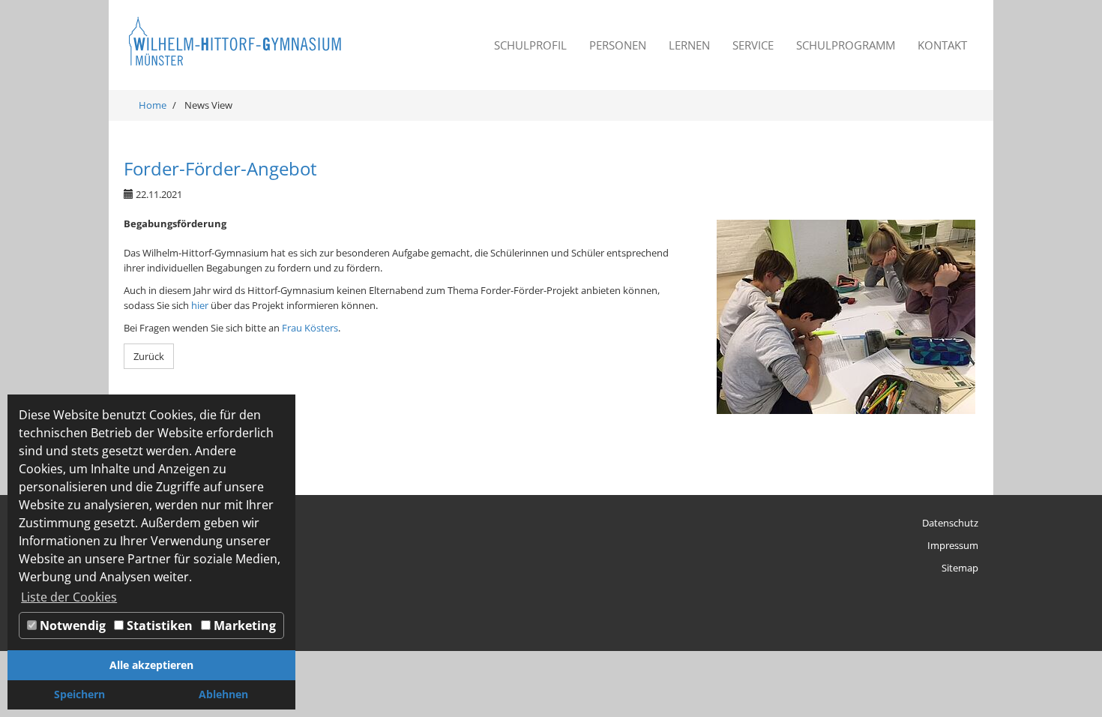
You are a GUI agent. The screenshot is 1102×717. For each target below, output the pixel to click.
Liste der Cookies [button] (69, 597)
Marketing (243, 625)
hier (199, 305)
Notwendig (71, 625)
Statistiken (158, 625)
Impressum (952, 545)
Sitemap (960, 567)
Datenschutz (950, 523)
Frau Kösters (310, 327)
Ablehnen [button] (223, 694)
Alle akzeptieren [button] (151, 665)
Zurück (148, 356)
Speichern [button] (79, 694)
